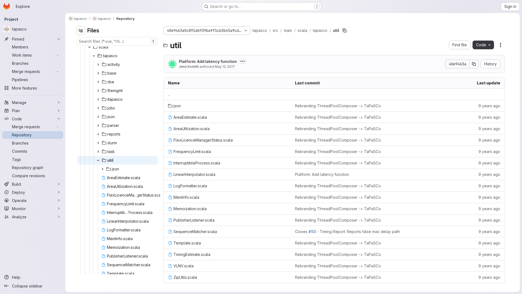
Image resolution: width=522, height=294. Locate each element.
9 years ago (489, 105)
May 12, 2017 (225, 67)
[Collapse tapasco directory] (94, 56)
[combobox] (117, 41)
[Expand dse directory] (98, 82)
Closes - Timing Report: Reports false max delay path (347, 231)
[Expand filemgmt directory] (98, 90)
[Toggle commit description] (242, 61)
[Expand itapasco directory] (98, 99)
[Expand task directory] (98, 151)
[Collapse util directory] (98, 160)
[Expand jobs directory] (98, 108)
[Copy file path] (344, 30)
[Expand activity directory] (98, 64)
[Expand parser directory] (98, 125)
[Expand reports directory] (98, 134)
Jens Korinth (189, 67)
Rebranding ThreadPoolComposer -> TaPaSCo (338, 105)
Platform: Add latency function (208, 61)
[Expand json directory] (98, 117)
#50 (312, 231)
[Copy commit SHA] (474, 64)
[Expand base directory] (98, 73)
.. (169, 94)
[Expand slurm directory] (98, 143)
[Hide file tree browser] (80, 30)
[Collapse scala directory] (89, 47)
